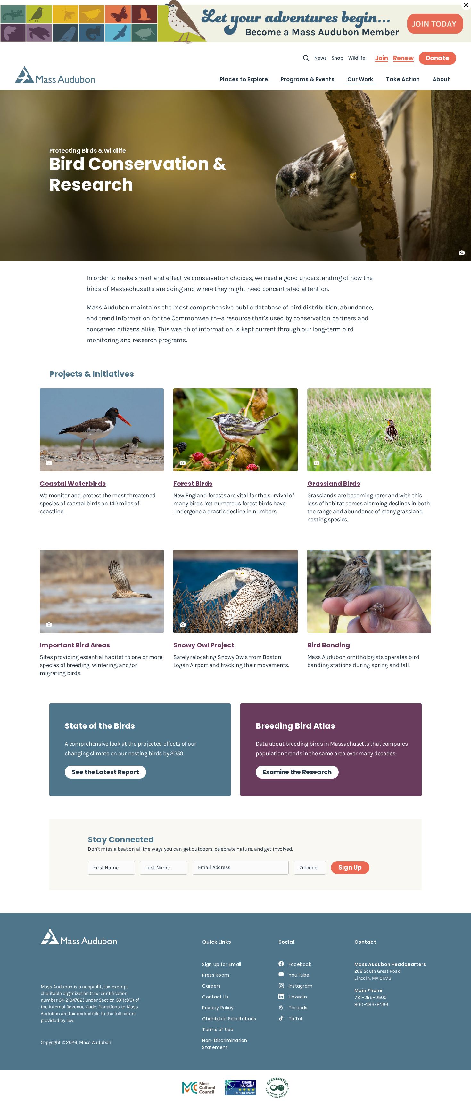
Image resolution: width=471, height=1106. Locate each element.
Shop (337, 58)
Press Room (215, 975)
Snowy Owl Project (203, 645)
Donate (437, 58)
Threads (298, 1008)
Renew (403, 58)
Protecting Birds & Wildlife (87, 151)
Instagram (301, 986)
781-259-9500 (370, 997)
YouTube (299, 975)
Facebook (300, 964)
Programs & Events (308, 79)
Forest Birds (192, 483)
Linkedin (298, 997)
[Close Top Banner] (466, 5)
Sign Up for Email (221, 964)
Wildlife (356, 58)
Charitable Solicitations (229, 1018)
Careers (211, 986)
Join (381, 58)
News (320, 58)
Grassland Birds (333, 483)
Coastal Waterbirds (73, 483)
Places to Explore (244, 79)
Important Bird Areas (75, 645)
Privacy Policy (218, 1008)
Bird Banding (328, 645)
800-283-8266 (371, 1004)
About (441, 79)
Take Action (403, 79)
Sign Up (349, 867)
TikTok (296, 1018)
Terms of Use (217, 1029)
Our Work (360, 79)
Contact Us (215, 997)
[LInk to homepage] (55, 74)
